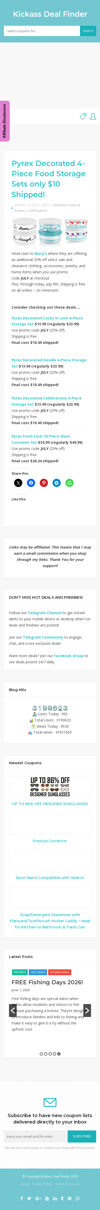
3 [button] (50, 1054)
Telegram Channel (45, 612)
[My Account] (93, 116)
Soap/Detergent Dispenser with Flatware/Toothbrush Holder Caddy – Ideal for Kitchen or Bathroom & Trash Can (50, 920)
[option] (50, 1003)
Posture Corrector (50, 841)
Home (24, 1184)
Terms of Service (67, 1184)
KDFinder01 (39, 210)
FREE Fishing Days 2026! (47, 982)
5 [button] (59, 1054)
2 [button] (45, 1054)
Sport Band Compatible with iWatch (50, 877)
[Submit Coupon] (83, 116)
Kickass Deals (59, 972)
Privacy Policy (42, 1184)
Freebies (20, 972)
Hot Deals (38, 972)
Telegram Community (43, 637)
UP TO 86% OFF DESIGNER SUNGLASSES (50, 804)
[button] (13, 1010)
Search (88, 31)
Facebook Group (69, 655)
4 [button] (54, 1054)
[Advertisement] (50, 75)
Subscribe (82, 1136)
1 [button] (41, 1054)
